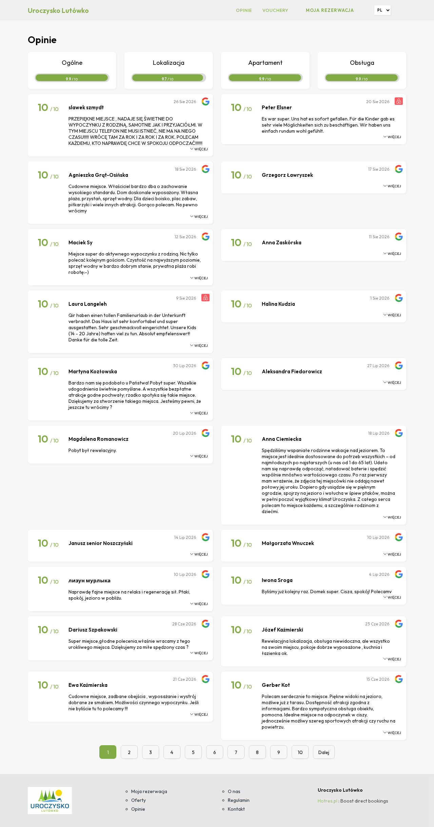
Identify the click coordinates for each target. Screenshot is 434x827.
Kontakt (236, 809)
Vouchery (275, 10)
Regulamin (239, 800)
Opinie (244, 10)
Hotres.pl (327, 801)
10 (300, 752)
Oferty (138, 800)
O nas (234, 791)
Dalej (323, 752)
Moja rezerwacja (330, 10)
